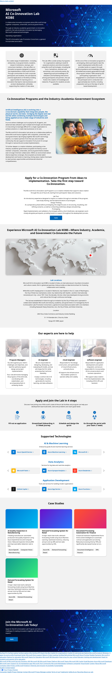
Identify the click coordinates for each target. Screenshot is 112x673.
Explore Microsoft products (93, 653)
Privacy (37, 672)
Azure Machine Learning (56, 452)
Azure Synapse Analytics (56, 471)
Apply (56, 218)
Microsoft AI (82, 452)
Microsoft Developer (105, 661)
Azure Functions (84, 489)
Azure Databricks (84, 471)
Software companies (73, 663)
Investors (27, 666)
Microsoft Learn (5, 663)
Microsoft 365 (35, 661)
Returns (45, 655)
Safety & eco (73, 672)
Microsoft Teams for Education (32, 657)
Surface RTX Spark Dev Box (41, 653)
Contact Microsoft (29, 672)
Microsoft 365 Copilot (76, 661)
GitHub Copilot (22, 489)
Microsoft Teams (63, 661)
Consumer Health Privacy (8, 672)
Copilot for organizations (59, 653)
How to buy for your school (68, 657)
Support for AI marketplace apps (22, 663)
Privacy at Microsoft (17, 666)
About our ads (88, 672)
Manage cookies (45, 672)
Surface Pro (4, 653)
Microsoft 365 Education (51, 657)
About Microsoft (100, 663)
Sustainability (58, 666)
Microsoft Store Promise (81, 655)
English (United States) (7, 668)
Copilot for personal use (76, 653)
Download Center (20, 655)
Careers (92, 663)
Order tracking (53, 655)
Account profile (9, 655)
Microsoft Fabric (22, 471)
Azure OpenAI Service (24, 452)
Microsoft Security (14, 661)
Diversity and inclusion (38, 666)
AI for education (20, 659)
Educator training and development (89, 657)
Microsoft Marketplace (58, 663)
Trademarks (64, 672)
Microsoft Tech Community (42, 663)
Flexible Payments (95, 655)
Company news (5, 666)
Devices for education (14, 657)
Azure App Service (54, 489)
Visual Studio (85, 663)
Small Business (89, 661)
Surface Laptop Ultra (25, 653)
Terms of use (55, 672)
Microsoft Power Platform (48, 661)
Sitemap (19, 672)
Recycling (80, 672)
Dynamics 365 (25, 661)
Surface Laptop (13, 653)
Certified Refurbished (65, 655)
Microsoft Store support (34, 655)
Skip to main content (7, 1)
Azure (96, 661)
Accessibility (50, 666)
